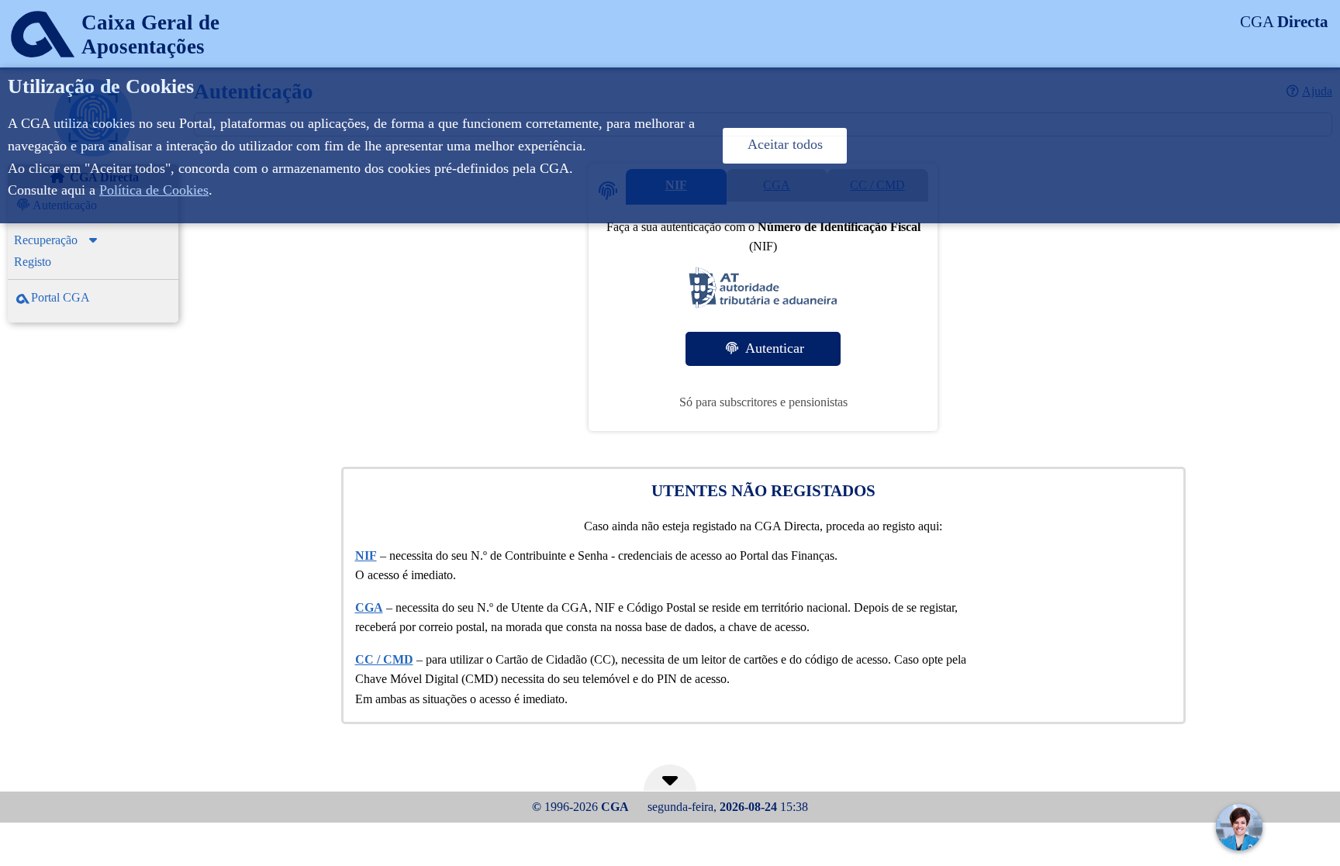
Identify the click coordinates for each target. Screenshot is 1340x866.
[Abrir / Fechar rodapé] (670, 784)
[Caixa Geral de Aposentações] (109, 65)
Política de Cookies (154, 190)
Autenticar (772, 348)
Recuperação (46, 240)
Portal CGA (60, 297)
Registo (32, 261)
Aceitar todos (785, 144)
